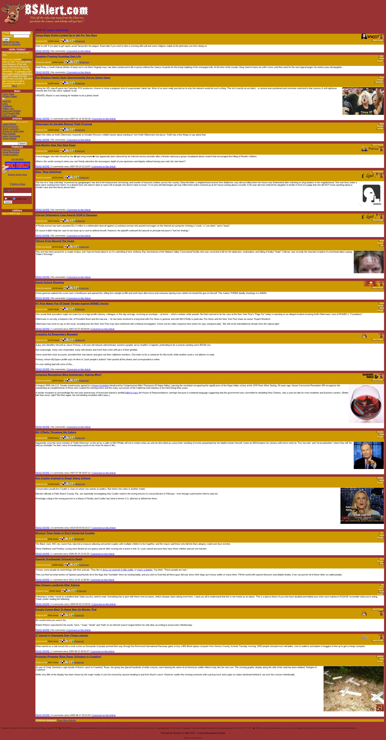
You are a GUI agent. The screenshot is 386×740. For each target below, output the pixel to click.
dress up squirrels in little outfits (118, 570)
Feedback (7, 106)
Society (50, 30)
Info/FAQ (6, 101)
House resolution (100, 385)
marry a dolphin (144, 570)
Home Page (8, 94)
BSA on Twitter (9, 116)
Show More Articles (66, 720)
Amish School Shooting (49, 282)
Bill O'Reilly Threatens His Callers (55, 432)
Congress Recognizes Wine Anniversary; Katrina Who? (68, 374)
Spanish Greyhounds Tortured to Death (58, 559)
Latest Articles (9, 124)
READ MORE (42, 51)
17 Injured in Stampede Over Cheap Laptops (61, 635)
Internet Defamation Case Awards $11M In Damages (66, 215)
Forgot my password (11, 44)
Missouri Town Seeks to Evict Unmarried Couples (65, 533)
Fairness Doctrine (11, 150)
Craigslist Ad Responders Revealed (56, 334)
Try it (14, 86)
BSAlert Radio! (9, 96)
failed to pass (131, 393)
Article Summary (10, 129)
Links (5, 103)
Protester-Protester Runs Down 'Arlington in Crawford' (68, 656)
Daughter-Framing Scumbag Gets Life (58, 56)
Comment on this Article (79, 51)
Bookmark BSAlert (11, 111)
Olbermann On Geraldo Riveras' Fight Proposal (63, 124)
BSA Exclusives (10, 126)
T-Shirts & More (17, 184)
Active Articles (9, 138)
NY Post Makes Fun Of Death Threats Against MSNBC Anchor (72, 303)
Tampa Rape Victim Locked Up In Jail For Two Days (66, 35)
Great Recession (10, 152)
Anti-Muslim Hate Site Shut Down (55, 145)
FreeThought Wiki (11, 113)
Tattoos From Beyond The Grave (54, 240)
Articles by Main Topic (13, 131)
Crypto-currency (10, 154)
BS (44, 30)
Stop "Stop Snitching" (48, 171)
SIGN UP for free (10, 42)
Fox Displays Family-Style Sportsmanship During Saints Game (72, 77)
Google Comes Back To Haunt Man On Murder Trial (65, 609)
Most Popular (9, 133)
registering (27, 59)
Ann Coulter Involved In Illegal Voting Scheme (62, 478)
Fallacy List (8, 108)
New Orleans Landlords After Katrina (57, 585)
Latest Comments (11, 136)
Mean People (62, 30)
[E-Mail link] (80, 41)
